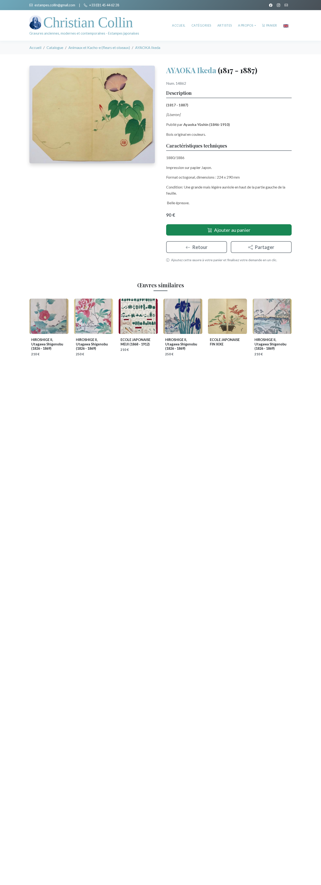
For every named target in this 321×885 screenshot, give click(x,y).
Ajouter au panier (232, 230)
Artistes (224, 25)
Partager (264, 247)
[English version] (285, 25)
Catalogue (55, 47)
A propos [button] (246, 25)
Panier (271, 25)
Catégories (201, 25)
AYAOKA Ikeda (191, 70)
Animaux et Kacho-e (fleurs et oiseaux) (99, 47)
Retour (199, 247)
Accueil (178, 25)
